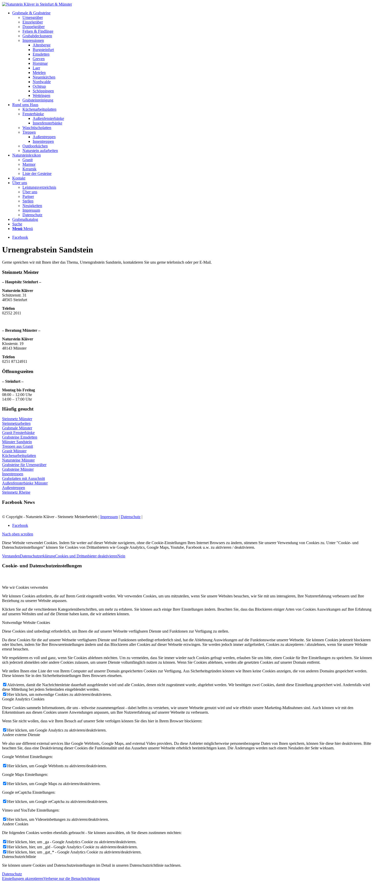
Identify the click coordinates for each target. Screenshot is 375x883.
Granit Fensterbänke (18, 432)
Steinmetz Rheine (16, 492)
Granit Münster (14, 451)
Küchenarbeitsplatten (19, 455)
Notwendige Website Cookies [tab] (26, 622)
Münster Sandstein (17, 442)
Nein (121, 556)
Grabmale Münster (17, 428)
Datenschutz (131, 517)
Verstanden (11, 556)
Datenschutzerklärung (37, 556)
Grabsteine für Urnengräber (24, 465)
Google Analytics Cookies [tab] (23, 699)
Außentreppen (13, 487)
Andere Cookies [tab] (15, 824)
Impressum (109, 517)
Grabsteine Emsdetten (19, 437)
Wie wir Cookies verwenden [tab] (25, 587)
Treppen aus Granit (17, 446)
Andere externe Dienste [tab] (21, 735)
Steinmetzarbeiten (16, 423)
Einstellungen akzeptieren (22, 878)
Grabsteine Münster (18, 469)
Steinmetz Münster (17, 419)
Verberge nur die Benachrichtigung (71, 878)
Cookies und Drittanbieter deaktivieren (86, 556)
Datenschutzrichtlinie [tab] (19, 856)
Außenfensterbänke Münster (25, 483)
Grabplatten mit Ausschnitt (23, 478)
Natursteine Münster (18, 460)
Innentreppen (12, 474)
